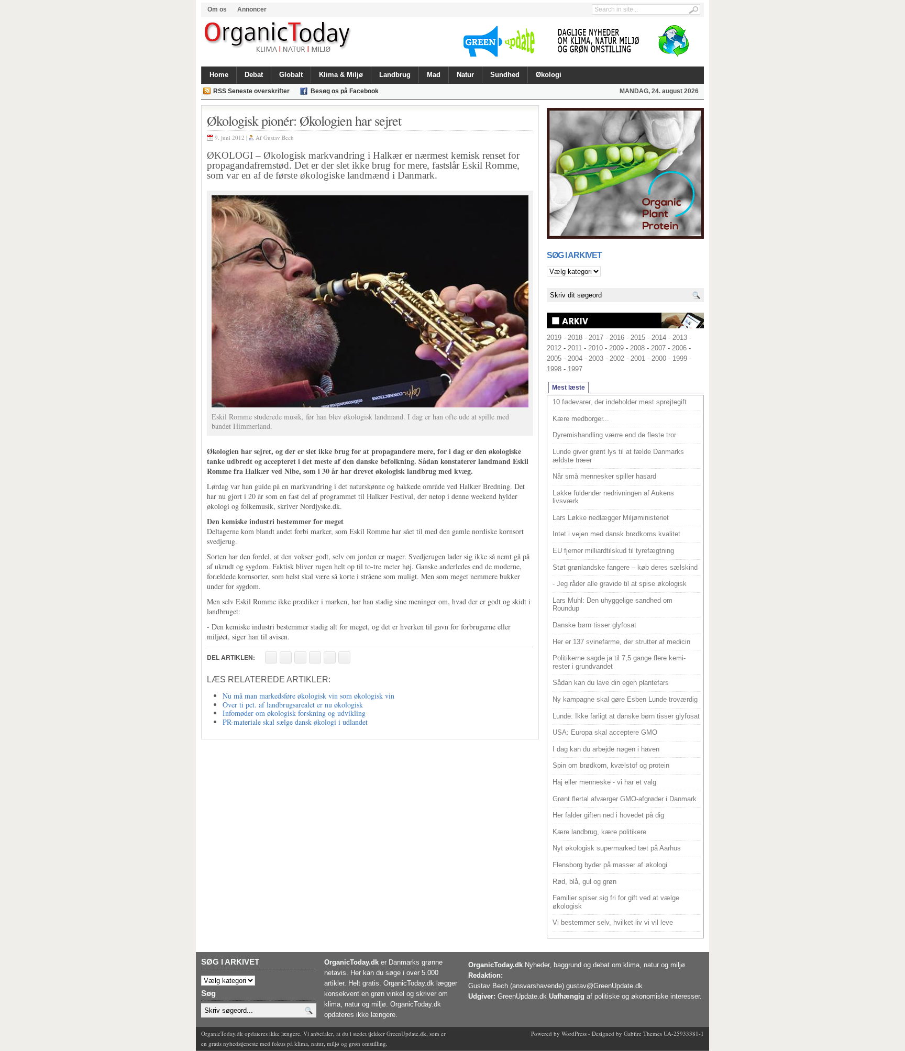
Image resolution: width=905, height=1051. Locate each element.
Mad (433, 75)
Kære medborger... (581, 419)
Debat (254, 75)
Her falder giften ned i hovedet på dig (608, 815)
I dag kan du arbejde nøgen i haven (606, 749)
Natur (465, 75)
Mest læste (568, 387)
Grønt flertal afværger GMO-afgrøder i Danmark (625, 799)
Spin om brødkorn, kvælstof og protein (611, 765)
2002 (617, 358)
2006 (679, 348)
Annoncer (252, 9)
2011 (575, 348)
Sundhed (505, 75)
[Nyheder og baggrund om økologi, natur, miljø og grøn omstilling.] (278, 38)
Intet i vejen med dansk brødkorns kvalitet (616, 534)
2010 (595, 348)
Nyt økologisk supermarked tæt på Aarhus (617, 848)
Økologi (548, 75)
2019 (554, 337)
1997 (575, 369)
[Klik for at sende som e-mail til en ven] (300, 657)
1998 (554, 369)
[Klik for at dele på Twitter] (315, 657)
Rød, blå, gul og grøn (584, 882)
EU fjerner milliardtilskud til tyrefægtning (613, 551)
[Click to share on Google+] (330, 657)
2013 (679, 337)
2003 (596, 358)
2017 (596, 337)
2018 (575, 337)
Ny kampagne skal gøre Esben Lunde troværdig (625, 699)
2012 (554, 348)
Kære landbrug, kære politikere (599, 832)
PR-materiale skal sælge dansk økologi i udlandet (295, 722)
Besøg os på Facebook (345, 91)
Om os (217, 9)
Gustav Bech (278, 137)
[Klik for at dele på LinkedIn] (344, 657)
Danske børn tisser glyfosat (594, 625)
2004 (575, 358)
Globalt (291, 75)
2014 (659, 337)
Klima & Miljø (341, 75)
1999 (679, 358)
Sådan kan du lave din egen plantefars (611, 683)
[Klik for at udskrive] (286, 657)
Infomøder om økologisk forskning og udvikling (294, 713)
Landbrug (395, 75)
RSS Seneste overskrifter (251, 91)
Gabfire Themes (643, 1033)
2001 (638, 358)
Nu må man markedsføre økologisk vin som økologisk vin (308, 696)
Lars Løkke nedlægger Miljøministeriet (611, 518)
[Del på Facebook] (271, 657)
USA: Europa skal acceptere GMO (605, 732)
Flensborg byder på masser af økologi (610, 865)
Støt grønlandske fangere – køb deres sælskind (625, 567)
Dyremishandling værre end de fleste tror (614, 435)
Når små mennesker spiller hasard (604, 476)
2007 (658, 348)
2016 (617, 337)
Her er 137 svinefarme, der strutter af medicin (621, 642)
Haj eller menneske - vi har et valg (604, 782)
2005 (554, 358)
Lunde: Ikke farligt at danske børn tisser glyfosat (626, 716)
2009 (616, 348)
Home (218, 75)
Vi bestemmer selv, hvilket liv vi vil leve (613, 922)
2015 (638, 337)
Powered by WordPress (559, 1033)
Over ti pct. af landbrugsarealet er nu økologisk (293, 705)
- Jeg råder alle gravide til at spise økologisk (620, 584)
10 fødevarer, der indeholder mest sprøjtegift (620, 402)
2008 (637, 348)
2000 (659, 358)
